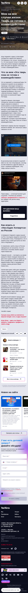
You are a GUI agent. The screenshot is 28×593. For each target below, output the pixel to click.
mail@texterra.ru (6, 564)
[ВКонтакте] (21, 333)
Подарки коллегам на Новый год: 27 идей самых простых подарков (16, 369)
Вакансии (3, 534)
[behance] (22, 574)
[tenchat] (6, 578)
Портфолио (4, 514)
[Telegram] (17, 333)
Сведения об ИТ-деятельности (8, 536)
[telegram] (11, 548)
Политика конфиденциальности (14, 585)
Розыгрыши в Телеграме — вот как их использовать (17, 349)
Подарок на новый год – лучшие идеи (17, 358)
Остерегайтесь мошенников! (14, 587)
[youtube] (18, 574)
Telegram (16, 355)
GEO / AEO (4, 426)
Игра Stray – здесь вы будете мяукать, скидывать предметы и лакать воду (12, 322)
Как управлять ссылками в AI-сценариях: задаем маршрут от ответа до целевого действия (10, 411)
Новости (4, 329)
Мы (2, 511)
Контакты (18, 516)
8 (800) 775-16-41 (6, 545)
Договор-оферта (4, 540)
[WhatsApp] (25, 333)
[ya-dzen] (14, 574)
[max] (15, 548)
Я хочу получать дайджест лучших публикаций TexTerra (14, 494)
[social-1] (2, 578)
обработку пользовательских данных (11, 490)
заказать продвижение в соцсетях (13, 197)
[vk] (10, 574)
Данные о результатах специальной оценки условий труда (12, 538)
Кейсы (17, 514)
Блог (2, 516)
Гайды (11, 363)
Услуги (17, 511)
